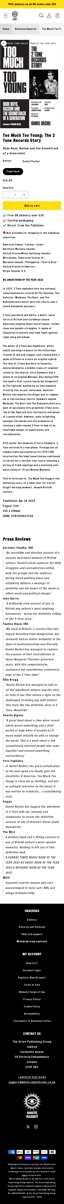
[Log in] (49, 15)
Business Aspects (25, 29)
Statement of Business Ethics (32, 1021)
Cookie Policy (32, 1006)
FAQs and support (32, 934)
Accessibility (32, 1014)
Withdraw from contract (32, 941)
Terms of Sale (32, 985)
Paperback (13, 171)
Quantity (8, 187)
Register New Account (32, 977)
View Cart (32, 963)
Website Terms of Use (32, 992)
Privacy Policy (32, 999)
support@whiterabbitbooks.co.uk (32, 1082)
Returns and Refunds (32, 927)
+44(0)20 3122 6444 (32, 1077)
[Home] (14, 15)
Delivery (32, 920)
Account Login (32, 970)
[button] (6, 15)
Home (6, 29)
